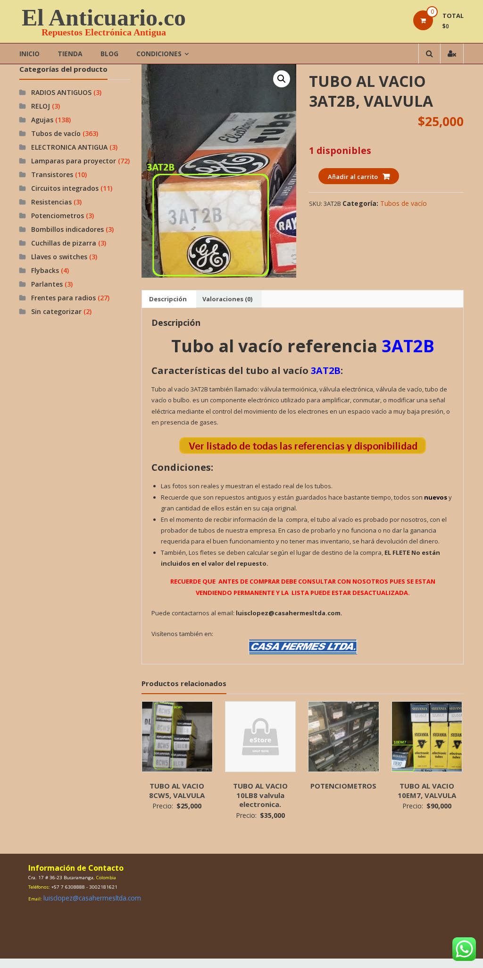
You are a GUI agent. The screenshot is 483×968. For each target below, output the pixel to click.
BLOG (109, 53)
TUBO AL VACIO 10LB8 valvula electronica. (260, 795)
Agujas (42, 119)
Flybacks (45, 270)
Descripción (168, 299)
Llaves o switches (59, 256)
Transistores (52, 174)
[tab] (168, 298)
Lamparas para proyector (73, 160)
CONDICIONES (159, 53)
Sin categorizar (56, 311)
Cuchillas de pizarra (63, 242)
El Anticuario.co (104, 17)
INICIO (29, 53)
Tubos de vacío (403, 203)
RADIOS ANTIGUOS (61, 92)
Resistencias (51, 201)
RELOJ (40, 106)
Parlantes (47, 284)
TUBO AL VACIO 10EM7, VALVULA (427, 790)
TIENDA (70, 53)
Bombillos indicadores (67, 229)
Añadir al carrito (353, 176)
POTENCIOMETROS (343, 785)
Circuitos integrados (65, 188)
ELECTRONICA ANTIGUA (69, 147)
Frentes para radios (63, 297)
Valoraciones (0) (227, 299)
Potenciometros (57, 215)
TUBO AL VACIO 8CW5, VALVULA (177, 790)
